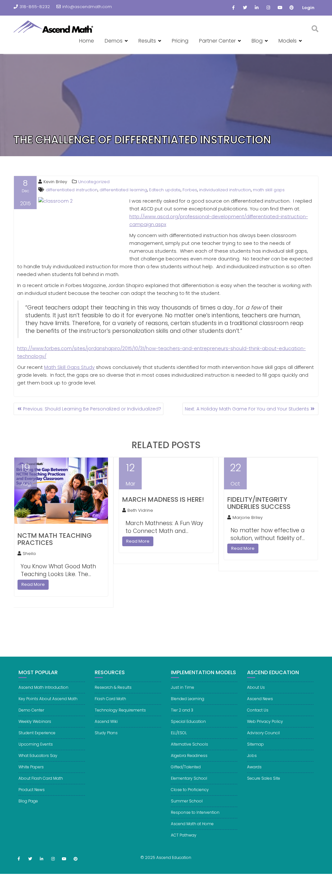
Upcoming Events (35, 744)
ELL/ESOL (179, 733)
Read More (33, 584)
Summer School (187, 801)
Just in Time (182, 687)
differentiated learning (123, 190)
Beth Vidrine (140, 510)
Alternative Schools (189, 744)
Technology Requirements (120, 710)
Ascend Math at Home (192, 823)
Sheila (29, 553)
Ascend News (260, 698)
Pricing (180, 40)
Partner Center (217, 40)
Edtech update (165, 190)
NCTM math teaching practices (55, 539)
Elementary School (189, 778)
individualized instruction (225, 190)
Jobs (252, 755)
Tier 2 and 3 (182, 710)
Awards (254, 767)
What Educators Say (37, 755)
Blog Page (28, 801)
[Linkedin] (257, 8)
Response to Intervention (195, 812)
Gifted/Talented (186, 767)
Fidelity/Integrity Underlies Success (258, 503)
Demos (114, 40)
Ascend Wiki (106, 721)
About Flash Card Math (40, 778)
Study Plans (106, 733)
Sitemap (255, 744)
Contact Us (257, 710)
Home (86, 40)
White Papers (31, 767)
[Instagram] (268, 8)
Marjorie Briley (247, 517)
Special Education (188, 721)
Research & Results (113, 687)
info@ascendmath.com (87, 7)
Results (147, 40)
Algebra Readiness (189, 755)
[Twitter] (245, 8)
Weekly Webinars (34, 721)
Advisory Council (263, 733)
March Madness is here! (163, 499)
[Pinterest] (292, 8)
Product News (31, 789)
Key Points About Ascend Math (47, 698)
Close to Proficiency (190, 789)
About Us (256, 687)
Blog (257, 40)
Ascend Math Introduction (43, 687)
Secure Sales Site (263, 778)
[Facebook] (233, 8)
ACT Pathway (183, 835)
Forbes (190, 190)
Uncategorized (94, 182)
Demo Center (31, 710)
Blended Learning (187, 698)
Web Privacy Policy (265, 721)
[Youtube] (280, 8)
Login (308, 8)
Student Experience (36, 733)
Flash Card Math (110, 698)
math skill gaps (269, 190)
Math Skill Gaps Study (69, 367)
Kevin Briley (55, 182)
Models (288, 40)
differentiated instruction (72, 190)
